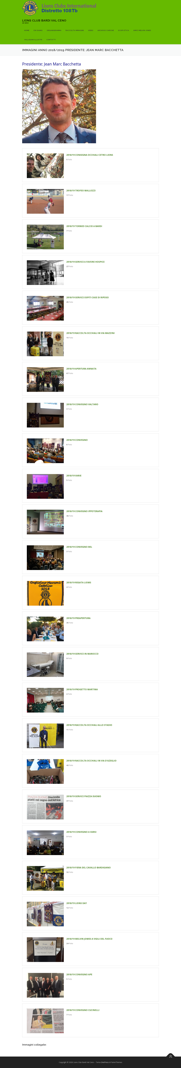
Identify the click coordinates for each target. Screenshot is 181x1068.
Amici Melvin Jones (142, 30)
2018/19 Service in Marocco (82, 653)
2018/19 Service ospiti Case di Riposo (87, 297)
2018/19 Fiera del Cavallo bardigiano (88, 867)
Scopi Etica (123, 30)
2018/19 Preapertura (78, 618)
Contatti (51, 40)
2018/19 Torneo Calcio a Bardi (84, 226)
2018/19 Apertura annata (81, 368)
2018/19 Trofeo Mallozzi (81, 190)
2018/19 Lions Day (76, 903)
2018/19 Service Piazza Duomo (83, 796)
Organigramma (54, 30)
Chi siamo (38, 30)
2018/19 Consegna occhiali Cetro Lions (89, 155)
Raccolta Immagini (75, 30)
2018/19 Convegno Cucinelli (82, 1010)
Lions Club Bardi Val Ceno (44, 20)
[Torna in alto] (170, 1056)
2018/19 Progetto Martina (82, 689)
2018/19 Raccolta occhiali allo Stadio (89, 725)
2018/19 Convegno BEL (79, 546)
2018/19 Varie (73, 475)
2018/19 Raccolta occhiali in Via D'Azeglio (91, 760)
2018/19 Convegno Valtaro (82, 404)
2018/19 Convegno (77, 440)
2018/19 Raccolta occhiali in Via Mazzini (90, 333)
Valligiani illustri (33, 40)
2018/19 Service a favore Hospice (85, 261)
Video (90, 30)
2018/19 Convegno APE (79, 974)
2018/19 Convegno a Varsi (81, 832)
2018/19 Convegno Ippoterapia (84, 511)
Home (26, 30)
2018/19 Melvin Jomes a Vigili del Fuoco (89, 938)
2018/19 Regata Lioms (78, 582)
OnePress (105, 1062)
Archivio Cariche (106, 30)
